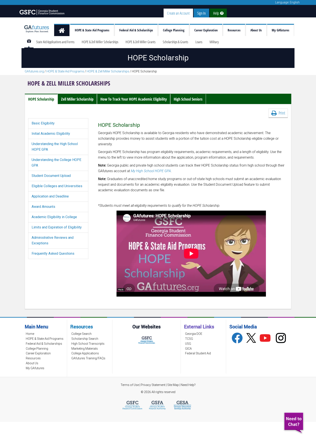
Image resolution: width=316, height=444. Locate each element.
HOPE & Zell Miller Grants (140, 41)
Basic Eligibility (43, 123)
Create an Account (178, 13)
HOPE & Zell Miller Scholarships (100, 41)
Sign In (201, 13)
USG (188, 343)
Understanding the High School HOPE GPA (55, 147)
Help (216, 13)
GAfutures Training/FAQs (88, 358)
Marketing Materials (84, 348)
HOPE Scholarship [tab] (41, 99)
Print (281, 113)
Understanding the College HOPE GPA (56, 162)
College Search (81, 333)
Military (214, 41)
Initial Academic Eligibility (51, 134)
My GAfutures (280, 30)
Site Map (173, 385)
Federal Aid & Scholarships (136, 30)
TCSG (189, 338)
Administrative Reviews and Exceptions (53, 240)
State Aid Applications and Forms (55, 41)
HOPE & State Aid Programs (92, 30)
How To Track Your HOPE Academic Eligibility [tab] (133, 99)
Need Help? (188, 385)
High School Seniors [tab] (188, 99)
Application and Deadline (50, 196)
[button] (294, 423)
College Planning (173, 30)
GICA (188, 348)
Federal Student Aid (198, 353)
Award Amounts (43, 207)
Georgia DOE (193, 333)
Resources (234, 30)
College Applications (85, 353)
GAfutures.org (34, 71)
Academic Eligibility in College (54, 217)
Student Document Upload (51, 176)
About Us (256, 30)
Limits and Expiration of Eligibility (57, 227)
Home (30, 333)
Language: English (287, 2)
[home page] (62, 30)
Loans (198, 41)
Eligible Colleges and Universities (57, 186)
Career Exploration (206, 30)
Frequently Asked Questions (53, 253)
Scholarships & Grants (175, 41)
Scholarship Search (84, 338)
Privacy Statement (153, 385)
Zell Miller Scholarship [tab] (77, 99)
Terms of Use (130, 385)
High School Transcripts (87, 343)
